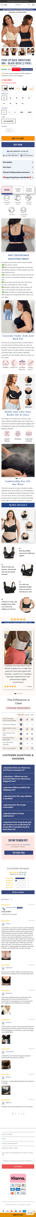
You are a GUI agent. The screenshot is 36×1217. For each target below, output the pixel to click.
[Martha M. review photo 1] (6, 980)
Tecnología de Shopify (24, 1205)
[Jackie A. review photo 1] (6, 1090)
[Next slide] (32, 51)
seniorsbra (14, 1205)
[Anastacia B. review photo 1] (6, 1064)
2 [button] (15, 1114)
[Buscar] (29, 5)
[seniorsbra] (18, 5)
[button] (10, 878)
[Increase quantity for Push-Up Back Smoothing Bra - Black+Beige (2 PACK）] (14, 130)
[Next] (31, 461)
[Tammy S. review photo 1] (6, 1039)
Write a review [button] (18, 892)
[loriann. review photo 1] (6, 955)
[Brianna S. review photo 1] (6, 1010)
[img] (5, 905)
